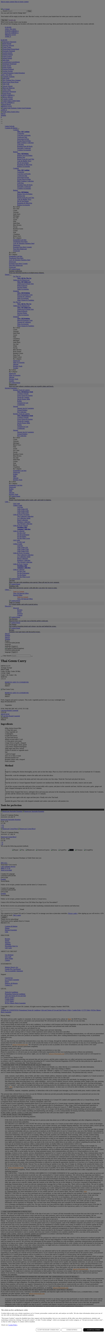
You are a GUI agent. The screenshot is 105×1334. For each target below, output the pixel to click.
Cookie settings (71, 1330)
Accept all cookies (93, 1330)
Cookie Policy (12, 1325)
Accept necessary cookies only (48, 1330)
